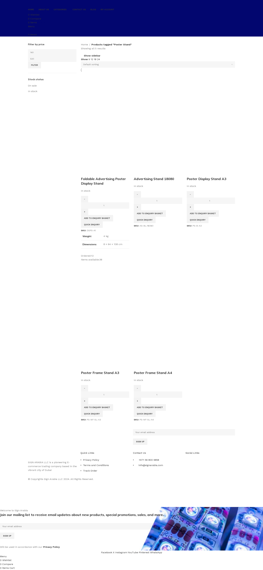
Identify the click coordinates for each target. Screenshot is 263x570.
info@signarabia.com (151, 465)
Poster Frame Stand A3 (100, 373)
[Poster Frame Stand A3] (105, 290)
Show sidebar (92, 55)
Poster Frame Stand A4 (153, 373)
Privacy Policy (91, 459)
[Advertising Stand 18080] (158, 96)
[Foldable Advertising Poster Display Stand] (105, 96)
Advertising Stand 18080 (154, 179)
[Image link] (45, 453)
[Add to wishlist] (101, 173)
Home (84, 44)
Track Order (90, 470)
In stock (32, 91)
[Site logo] (45, 3)
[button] (97, 218)
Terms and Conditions (96, 465)
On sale (32, 85)
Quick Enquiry (92, 224)
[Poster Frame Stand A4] (158, 290)
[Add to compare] (85, 173)
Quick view (93, 173)
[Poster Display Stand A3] (211, 96)
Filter (34, 65)
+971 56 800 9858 (149, 459)
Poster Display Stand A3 (206, 179)
